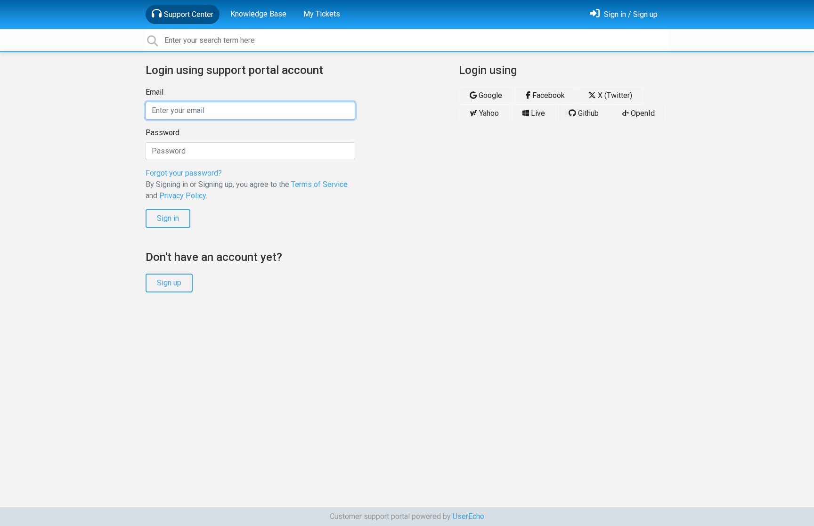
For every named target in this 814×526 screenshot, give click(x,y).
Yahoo (488, 113)
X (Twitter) (614, 95)
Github (587, 113)
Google (489, 95)
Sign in (168, 218)
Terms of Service (319, 184)
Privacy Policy (182, 195)
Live (537, 113)
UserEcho (468, 516)
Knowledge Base (258, 13)
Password (162, 132)
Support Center (188, 14)
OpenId (642, 113)
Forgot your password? (184, 173)
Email (154, 92)
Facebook (547, 95)
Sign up (169, 282)
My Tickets (321, 13)
